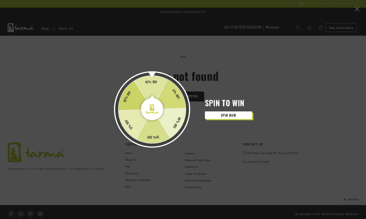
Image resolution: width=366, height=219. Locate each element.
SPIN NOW (228, 115)
